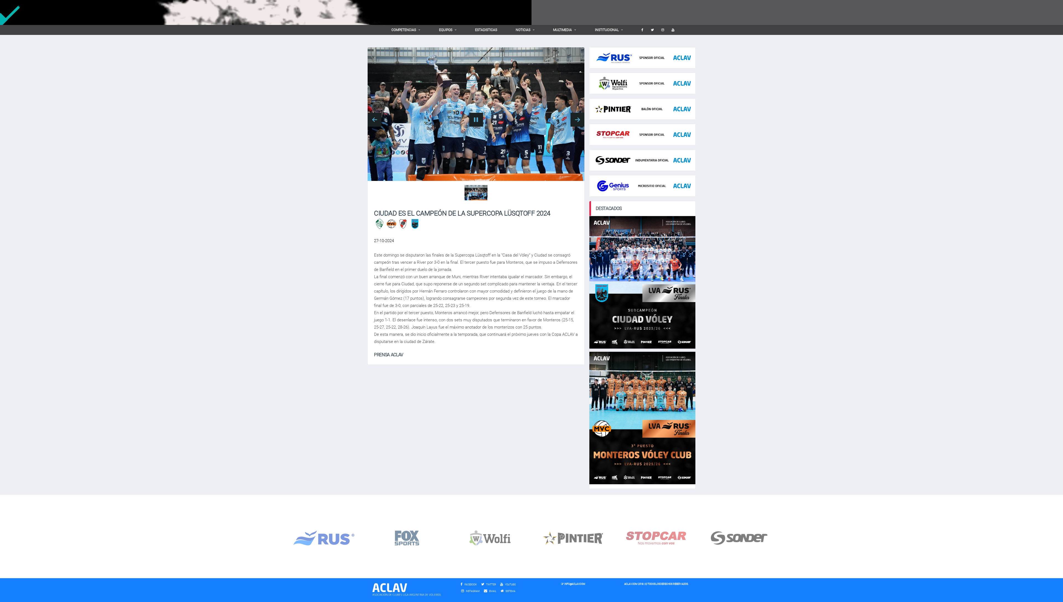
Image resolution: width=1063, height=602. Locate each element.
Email (492, 591)
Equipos (445, 30)
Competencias (403, 30)
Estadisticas (486, 30)
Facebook (470, 584)
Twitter (491, 584)
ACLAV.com (631, 584)
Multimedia (562, 30)
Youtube (510, 584)
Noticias (523, 30)
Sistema (512, 591)
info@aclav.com (574, 584)
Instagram (472, 591)
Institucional (607, 30)
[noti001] (476, 193)
